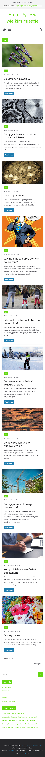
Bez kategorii (6, 687)
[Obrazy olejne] (22, 610)
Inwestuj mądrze (14, 195)
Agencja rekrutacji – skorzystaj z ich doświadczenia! (20, 727)
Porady (4, 698)
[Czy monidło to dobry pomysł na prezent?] (22, 231)
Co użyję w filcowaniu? (17, 78)
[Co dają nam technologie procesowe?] (22, 481)
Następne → (38, 664)
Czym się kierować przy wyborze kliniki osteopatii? (27, 7)
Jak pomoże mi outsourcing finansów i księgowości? (19, 717)
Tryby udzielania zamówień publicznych (20, 571)
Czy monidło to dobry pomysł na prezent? (21, 260)
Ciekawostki (6, 691)
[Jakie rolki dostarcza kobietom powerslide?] (22, 297)
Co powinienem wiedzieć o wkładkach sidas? (19, 383)
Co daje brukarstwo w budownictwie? (17, 444)
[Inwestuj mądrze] (22, 172)
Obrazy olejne (12, 635)
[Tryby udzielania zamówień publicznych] (22, 545)
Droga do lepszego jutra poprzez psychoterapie (18, 720)
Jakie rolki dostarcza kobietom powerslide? (22, 321)
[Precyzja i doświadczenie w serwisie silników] (22, 111)
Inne (6, 71)
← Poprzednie (7, 658)
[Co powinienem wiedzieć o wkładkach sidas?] (22, 358)
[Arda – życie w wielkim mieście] (4, 29)
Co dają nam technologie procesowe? (18, 505)
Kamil (17, 75)
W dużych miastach (8, 701)
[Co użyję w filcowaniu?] (22, 55)
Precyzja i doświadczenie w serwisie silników (20, 135)
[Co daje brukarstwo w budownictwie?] (22, 419)
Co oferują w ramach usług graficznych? (16, 713)
